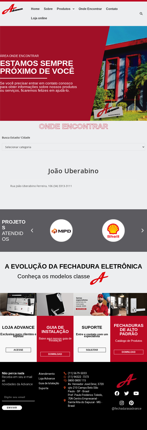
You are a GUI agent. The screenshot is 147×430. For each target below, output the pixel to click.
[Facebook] (117, 393)
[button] (31, 230)
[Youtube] (136, 393)
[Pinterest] (131, 403)
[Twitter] (126, 393)
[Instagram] (122, 403)
